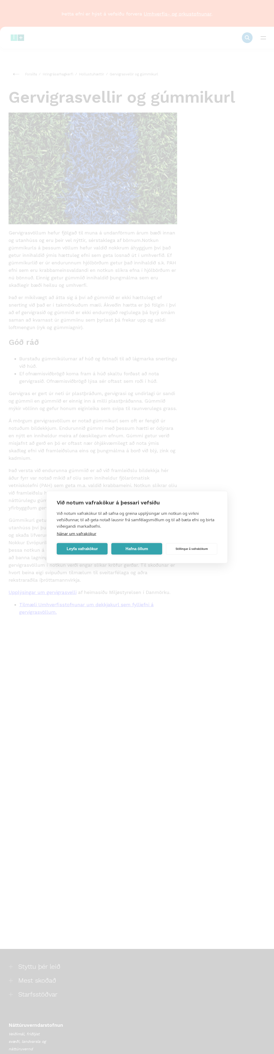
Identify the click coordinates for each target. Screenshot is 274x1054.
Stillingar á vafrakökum (192, 548)
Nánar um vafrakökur (76, 533)
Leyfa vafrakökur (82, 548)
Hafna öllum (136, 548)
